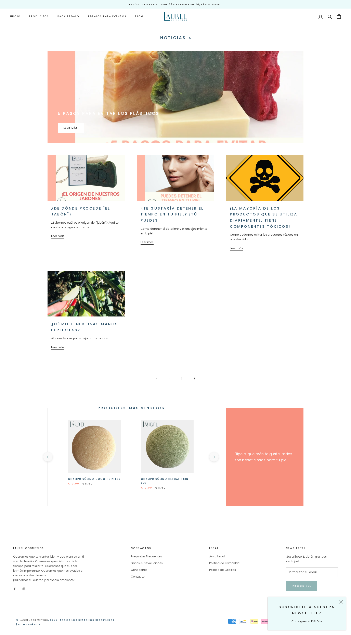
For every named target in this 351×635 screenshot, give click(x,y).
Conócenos (139, 570)
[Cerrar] (341, 602)
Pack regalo (68, 16)
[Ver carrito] (339, 16)
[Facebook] (14, 589)
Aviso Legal (217, 556)
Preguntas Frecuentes (146, 556)
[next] (213, 456)
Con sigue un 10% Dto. (306, 621)
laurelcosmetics (34, 620)
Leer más (71, 128)
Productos (39, 16)
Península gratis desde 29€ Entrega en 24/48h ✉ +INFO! (175, 4)
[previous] (47, 456)
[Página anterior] (156, 378)
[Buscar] (330, 16)
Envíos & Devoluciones (147, 563)
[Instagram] (24, 589)
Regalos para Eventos (107, 16)
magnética (32, 624)
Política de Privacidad (224, 563)
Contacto (138, 577)
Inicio (15, 16)
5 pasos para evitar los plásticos (108, 113)
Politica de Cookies (222, 570)
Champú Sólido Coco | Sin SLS (94, 479)
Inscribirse (301, 586)
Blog (139, 16)
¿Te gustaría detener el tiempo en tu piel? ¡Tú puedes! (172, 214)
